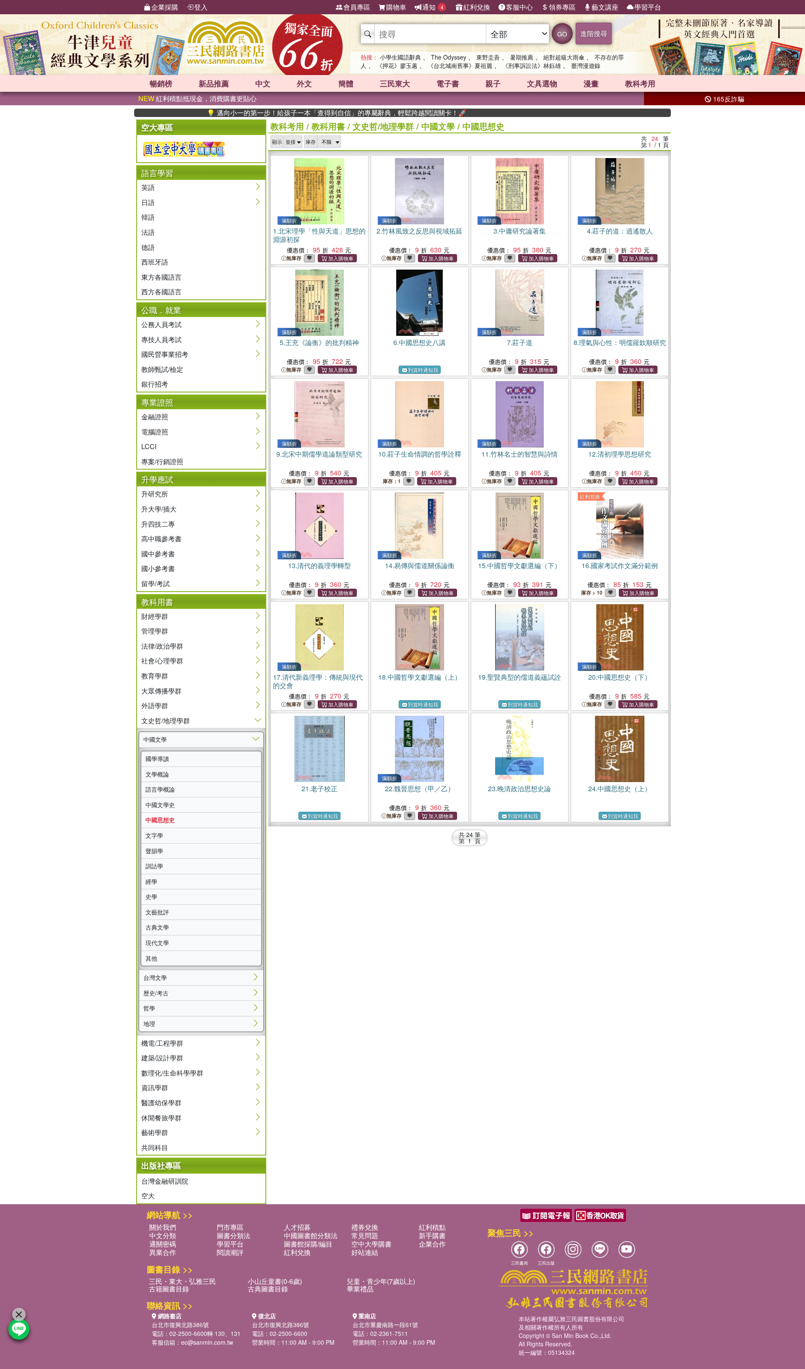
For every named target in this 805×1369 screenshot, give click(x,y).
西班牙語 (154, 262)
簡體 (345, 83)
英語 (148, 187)
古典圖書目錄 (268, 1289)
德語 (148, 247)
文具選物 (542, 83)
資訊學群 (154, 1087)
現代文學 (157, 942)
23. (519, 788)
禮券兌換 (364, 1227)
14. (419, 565)
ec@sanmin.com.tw (207, 1342)
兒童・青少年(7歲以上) (381, 1281)
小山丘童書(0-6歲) (275, 1281)
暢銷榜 (161, 83)
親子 (493, 83)
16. (620, 565)
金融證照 (154, 416)
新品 (214, 83)
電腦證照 (154, 431)
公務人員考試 (161, 324)
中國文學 (155, 739)
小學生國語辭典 (400, 57)
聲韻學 (154, 851)
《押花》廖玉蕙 (397, 65)
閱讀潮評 (230, 1252)
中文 (262, 83)
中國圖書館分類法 (311, 1235)
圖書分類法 (233, 1235)
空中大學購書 (371, 1244)
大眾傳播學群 (161, 691)
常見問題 (364, 1235)
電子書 (447, 83)
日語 (148, 202)
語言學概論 (160, 789)
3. (519, 231)
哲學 (149, 1008)
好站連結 (364, 1252)
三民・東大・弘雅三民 (182, 1281)
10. (419, 454)
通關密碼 (162, 1244)
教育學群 (154, 676)
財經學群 (154, 616)
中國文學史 (160, 804)
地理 (149, 1023)
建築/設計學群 (162, 1057)
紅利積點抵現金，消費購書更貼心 (197, 98)
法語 (148, 232)
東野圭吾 (488, 57)
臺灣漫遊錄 (585, 65)
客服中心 (519, 7)
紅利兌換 (476, 7)
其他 (151, 958)
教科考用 (640, 83)
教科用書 (328, 126)
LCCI (148, 446)
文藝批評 (157, 912)
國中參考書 (158, 554)
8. (620, 342)
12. (619, 454)
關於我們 (162, 1227)
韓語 (148, 217)
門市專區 (230, 1227)
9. (319, 454)
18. (419, 677)
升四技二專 (158, 524)
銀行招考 (154, 384)
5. (319, 342)
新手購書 (432, 1235)
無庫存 (293, 258)
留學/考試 (155, 583)
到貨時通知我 (423, 369)
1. (319, 235)
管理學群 (154, 631)
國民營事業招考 (164, 354)
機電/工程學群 (162, 1043)
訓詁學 (154, 866)
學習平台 (647, 7)
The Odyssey (448, 57)
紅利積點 (432, 1227)
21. (319, 788)
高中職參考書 (161, 538)
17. (318, 681)
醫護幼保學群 (161, 1102)
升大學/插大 (159, 509)
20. (619, 677)
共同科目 (154, 1147)
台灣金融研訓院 (164, 1181)
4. (620, 231)
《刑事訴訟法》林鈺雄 (531, 65)
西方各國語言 (161, 291)
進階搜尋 (593, 33)
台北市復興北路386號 (180, 1324)
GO (562, 33)
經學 (151, 881)
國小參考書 (158, 568)
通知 (433, 7)
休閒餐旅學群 (161, 1117)
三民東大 (395, 83)
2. (419, 231)
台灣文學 (155, 977)
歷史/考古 (156, 993)
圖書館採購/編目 (308, 1244)
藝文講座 (605, 7)
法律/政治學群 (162, 646)
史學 (151, 896)
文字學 (154, 835)
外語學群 (154, 705)
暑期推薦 (521, 57)
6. (419, 342)
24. (619, 788)
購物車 (396, 7)
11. (519, 454)
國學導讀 (157, 758)
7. (519, 342)
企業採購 (164, 7)
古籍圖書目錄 (169, 1289)
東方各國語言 (161, 277)
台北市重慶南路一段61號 (385, 1324)
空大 (148, 1195)
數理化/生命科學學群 (172, 1073)
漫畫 (591, 83)
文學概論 (157, 774)
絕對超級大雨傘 (563, 57)
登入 (201, 7)
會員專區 (356, 7)
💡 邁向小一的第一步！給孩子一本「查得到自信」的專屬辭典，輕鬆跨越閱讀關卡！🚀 (294, 113)
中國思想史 (160, 820)
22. (419, 788)
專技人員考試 (161, 339)
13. (319, 565)
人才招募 (297, 1227)
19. (519, 677)
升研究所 (154, 494)
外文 (304, 83)
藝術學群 (154, 1132)
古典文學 (157, 927)
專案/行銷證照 (162, 461)
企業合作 (432, 1244)
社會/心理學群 (162, 660)
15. (519, 565)
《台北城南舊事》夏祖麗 (460, 65)
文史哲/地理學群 (165, 720)
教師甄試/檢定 (162, 369)
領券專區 (562, 7)
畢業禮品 (360, 1289)
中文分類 (162, 1235)
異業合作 (162, 1252)
